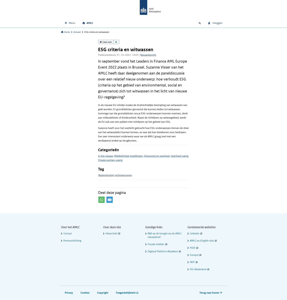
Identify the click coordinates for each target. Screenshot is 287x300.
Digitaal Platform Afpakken (163, 251)
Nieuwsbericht (148, 55)
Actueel (77, 32)
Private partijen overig (110, 160)
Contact (67, 233)
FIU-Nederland (198, 269)
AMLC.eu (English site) (202, 240)
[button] (108, 42)
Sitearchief (111, 233)
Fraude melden (156, 244)
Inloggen (217, 23)
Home (67, 32)
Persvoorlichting (72, 240)
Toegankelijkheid (125, 292)
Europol (194, 255)
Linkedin (194, 233)
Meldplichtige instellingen (128, 156)
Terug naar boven (209, 292)
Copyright (102, 292)
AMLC (90, 23)
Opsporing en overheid (157, 156)
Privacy (69, 292)
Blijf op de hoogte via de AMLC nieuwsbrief (165, 235)
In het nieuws (105, 156)
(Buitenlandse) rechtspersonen (115, 175)
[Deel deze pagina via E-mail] (109, 200)
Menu (72, 23)
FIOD (192, 247)
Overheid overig (179, 156)
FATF (192, 262)
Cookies (85, 292)
